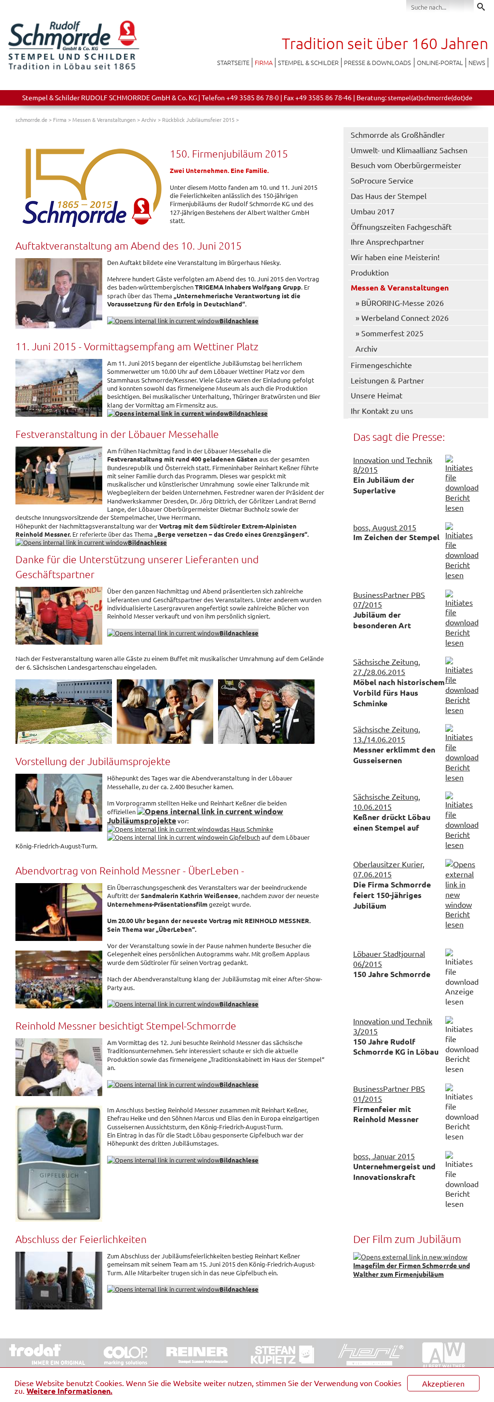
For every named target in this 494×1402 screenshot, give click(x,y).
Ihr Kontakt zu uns (382, 410)
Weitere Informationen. (69, 1391)
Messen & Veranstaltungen (104, 119)
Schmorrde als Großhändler (398, 134)
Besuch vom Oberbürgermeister (406, 165)
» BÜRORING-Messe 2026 (400, 302)
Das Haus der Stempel (388, 195)
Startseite (233, 62)
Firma (264, 62)
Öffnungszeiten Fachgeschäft (401, 226)
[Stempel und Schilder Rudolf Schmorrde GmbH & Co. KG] (73, 69)
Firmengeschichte (381, 365)
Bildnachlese (248, 413)
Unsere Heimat (376, 395)
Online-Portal (440, 62)
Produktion (370, 272)
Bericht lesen (457, 502)
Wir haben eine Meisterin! (395, 257)
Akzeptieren (443, 1383)
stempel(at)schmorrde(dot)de (430, 97)
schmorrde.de (31, 119)
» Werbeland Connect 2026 (402, 317)
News (476, 62)
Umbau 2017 (373, 211)
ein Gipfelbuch (240, 837)
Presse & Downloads (377, 62)
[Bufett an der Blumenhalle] (63, 711)
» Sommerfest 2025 (390, 333)
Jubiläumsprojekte (141, 820)
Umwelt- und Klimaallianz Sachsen (409, 150)
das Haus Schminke (246, 829)
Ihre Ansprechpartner (387, 241)
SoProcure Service (382, 180)
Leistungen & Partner (387, 380)
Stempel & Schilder (308, 62)
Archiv (148, 119)
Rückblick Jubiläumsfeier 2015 (198, 119)
